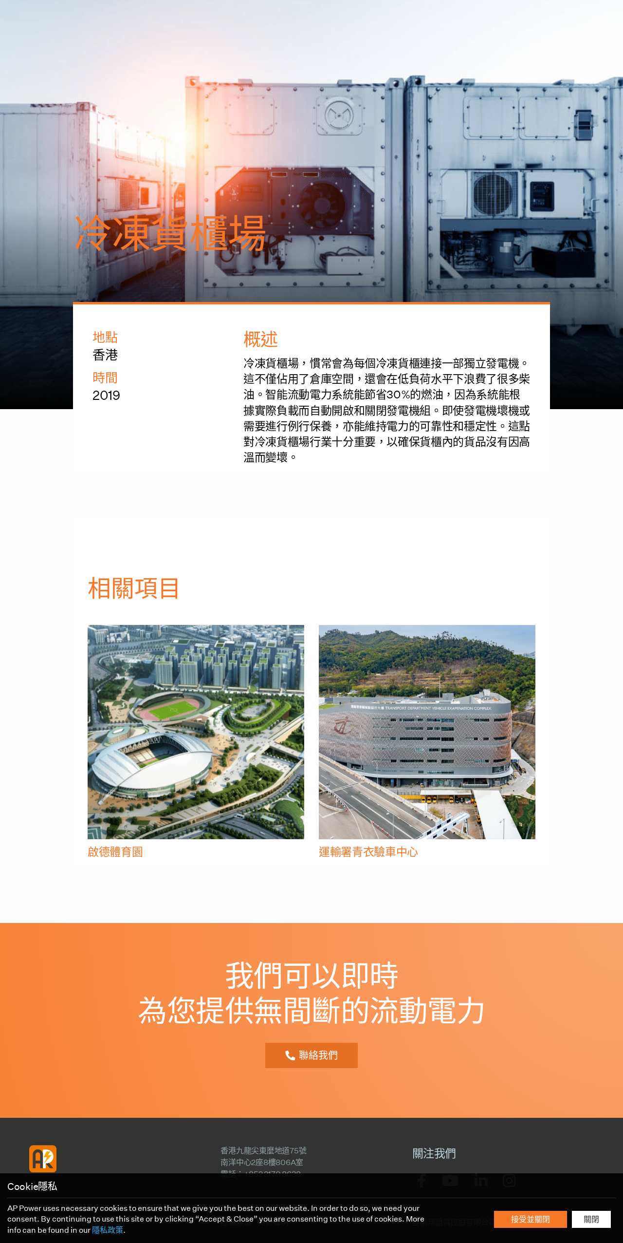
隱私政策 (107, 1230)
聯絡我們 (318, 1055)
